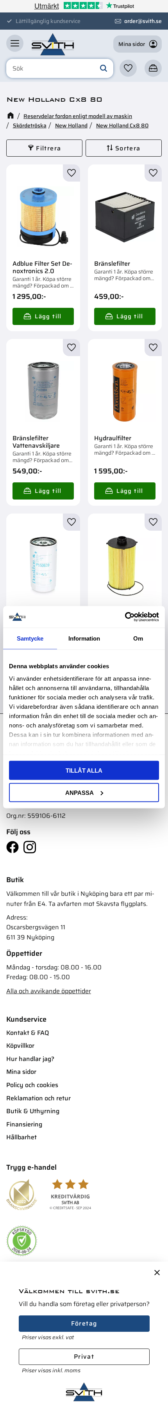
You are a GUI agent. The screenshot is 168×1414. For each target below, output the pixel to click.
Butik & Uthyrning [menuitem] (32, 1111)
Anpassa (79, 792)
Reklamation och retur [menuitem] (38, 1098)
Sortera (128, 148)
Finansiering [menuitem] (24, 1124)
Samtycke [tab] (30, 638)
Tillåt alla (84, 770)
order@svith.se (143, 21)
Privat (84, 1356)
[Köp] (43, 316)
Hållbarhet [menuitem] (21, 1137)
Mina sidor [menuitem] (21, 1072)
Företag (84, 1323)
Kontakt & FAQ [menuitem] (27, 1033)
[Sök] (103, 68)
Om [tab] (138, 638)
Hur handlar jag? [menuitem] (30, 1059)
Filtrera (48, 148)
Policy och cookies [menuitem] (32, 1085)
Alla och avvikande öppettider (48, 991)
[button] (14, 43)
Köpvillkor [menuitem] (20, 1045)
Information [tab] (84, 638)
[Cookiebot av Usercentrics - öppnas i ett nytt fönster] (125, 617)
